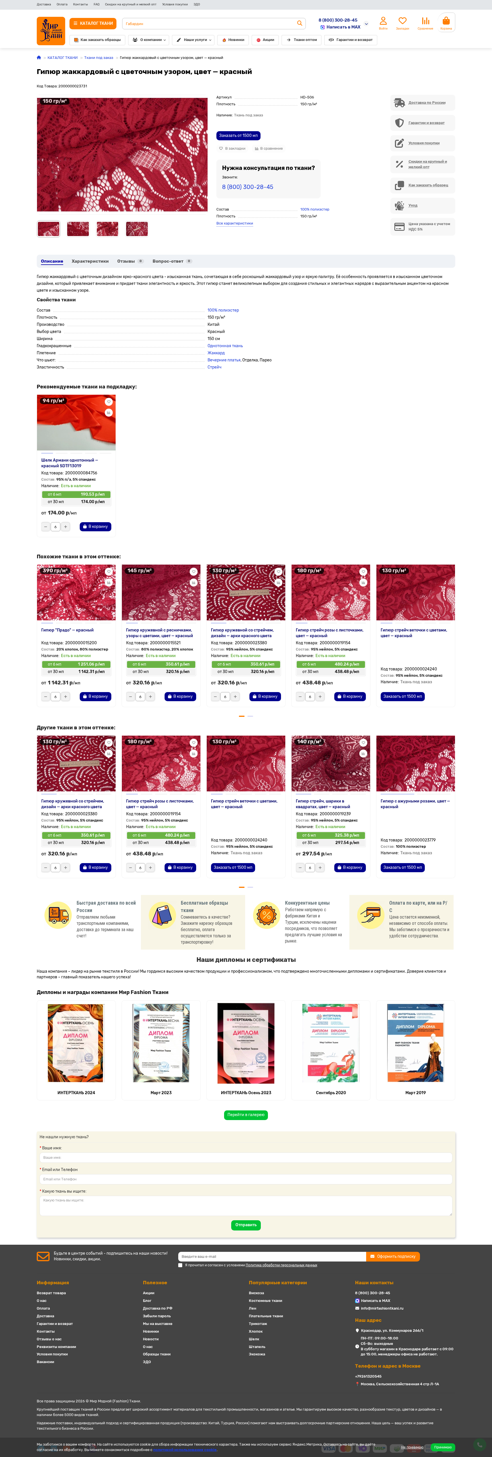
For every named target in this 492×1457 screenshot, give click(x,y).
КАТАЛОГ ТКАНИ (63, 57)
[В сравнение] (109, 413)
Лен (252, 1308)
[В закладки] (109, 402)
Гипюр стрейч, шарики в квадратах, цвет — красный (323, 804)
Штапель (257, 1347)
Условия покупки (175, 4)
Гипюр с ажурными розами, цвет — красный (415, 804)
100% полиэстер (314, 209)
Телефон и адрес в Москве (388, 1366)
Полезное (155, 1282)
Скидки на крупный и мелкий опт (131, 4)
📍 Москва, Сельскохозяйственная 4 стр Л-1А (397, 1384)
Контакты (80, 4)
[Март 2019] (415, 1043)
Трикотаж (258, 1324)
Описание (52, 261)
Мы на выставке (158, 1324)
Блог (147, 1300)
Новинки (236, 40)
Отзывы (129, 261)
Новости (151, 1339)
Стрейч (215, 367)
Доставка (44, 4)
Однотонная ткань (225, 345)
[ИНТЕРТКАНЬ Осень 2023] (246, 1043)
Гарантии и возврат (355, 40)
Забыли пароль (157, 1316)
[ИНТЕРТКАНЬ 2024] (76, 1043)
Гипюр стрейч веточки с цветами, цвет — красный (414, 633)
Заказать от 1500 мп (238, 135)
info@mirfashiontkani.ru (382, 1308)
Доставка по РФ (158, 1308)
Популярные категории (278, 1282)
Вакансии (45, 1362)
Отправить (246, 1225)
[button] (37, 638)
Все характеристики (234, 223)
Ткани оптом (305, 40)
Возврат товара (51, 1293)
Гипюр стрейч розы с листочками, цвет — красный (330, 633)
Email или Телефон (60, 1169)
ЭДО (197, 4)
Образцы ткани (157, 1354)
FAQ (96, 4)
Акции (268, 40)
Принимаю (443, 1447)
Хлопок (256, 1331)
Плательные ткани (266, 1316)
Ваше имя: (52, 1148)
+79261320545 (368, 1376)
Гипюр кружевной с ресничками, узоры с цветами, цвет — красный (159, 633)
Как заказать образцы (101, 40)
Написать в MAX (343, 27)
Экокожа (257, 1354)
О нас (41, 1300)
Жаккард (216, 353)
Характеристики (90, 261)
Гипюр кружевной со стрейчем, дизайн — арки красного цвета (242, 633)
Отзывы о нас (49, 1339)
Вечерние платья (224, 360)
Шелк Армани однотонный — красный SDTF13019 (69, 463)
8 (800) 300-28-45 (338, 20)
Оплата (62, 4)
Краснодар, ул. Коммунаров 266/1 (392, 1330)
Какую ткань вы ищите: (64, 1191)
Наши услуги (195, 40)
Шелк (254, 1339)
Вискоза (256, 1293)
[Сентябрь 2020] (331, 1043)
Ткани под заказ (98, 57)
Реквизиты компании (56, 1347)
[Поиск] (300, 23)
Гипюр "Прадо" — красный (67, 630)
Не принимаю (412, 1447)
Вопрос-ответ (171, 261)
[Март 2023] (161, 1043)
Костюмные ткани (265, 1300)
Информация (53, 1282)
